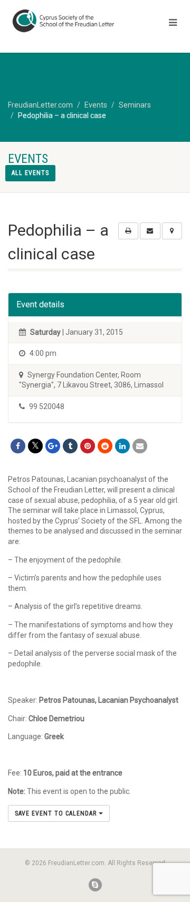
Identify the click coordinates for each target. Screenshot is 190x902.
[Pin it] (87, 446)
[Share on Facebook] (18, 446)
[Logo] (63, 21)
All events (30, 173)
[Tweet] (35, 446)
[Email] (139, 446)
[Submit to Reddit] (105, 446)
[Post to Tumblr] (70, 446)
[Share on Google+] (52, 446)
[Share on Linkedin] (122, 446)
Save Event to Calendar (57, 813)
